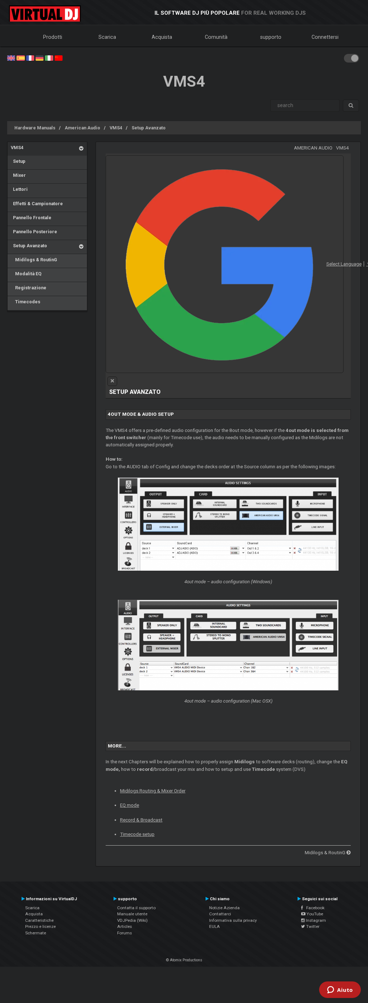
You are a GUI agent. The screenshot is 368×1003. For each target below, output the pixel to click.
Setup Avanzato (149, 127)
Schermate (35, 932)
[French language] (30, 57)
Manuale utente (132, 913)
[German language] (39, 57)
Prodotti (52, 37)
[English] (11, 57)
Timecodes (25, 301)
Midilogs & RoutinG (34, 259)
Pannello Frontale (31, 217)
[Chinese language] (59, 57)
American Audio (82, 127)
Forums (124, 932)
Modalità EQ (26, 273)
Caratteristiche (39, 920)
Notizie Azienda (224, 907)
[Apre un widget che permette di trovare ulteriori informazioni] (340, 990)
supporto (270, 37)
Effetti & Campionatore (37, 203)
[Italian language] (49, 57)
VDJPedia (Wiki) (132, 920)
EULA (214, 926)
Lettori (19, 189)
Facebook (314, 907)
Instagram (315, 920)
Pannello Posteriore (34, 231)
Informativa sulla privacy (233, 920)
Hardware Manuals (34, 127)
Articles (124, 926)
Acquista (162, 37)
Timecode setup (137, 834)
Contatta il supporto (136, 907)
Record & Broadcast (141, 820)
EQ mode (129, 805)
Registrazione (28, 287)
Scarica (107, 37)
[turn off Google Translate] (112, 381)
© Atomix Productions (184, 960)
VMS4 (116, 127)
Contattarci (220, 913)
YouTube (314, 913)
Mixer (18, 175)
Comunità (216, 37)
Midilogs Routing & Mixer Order (152, 790)
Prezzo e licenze (40, 926)
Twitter (312, 926)
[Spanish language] (20, 57)
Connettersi (325, 37)
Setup (18, 161)
